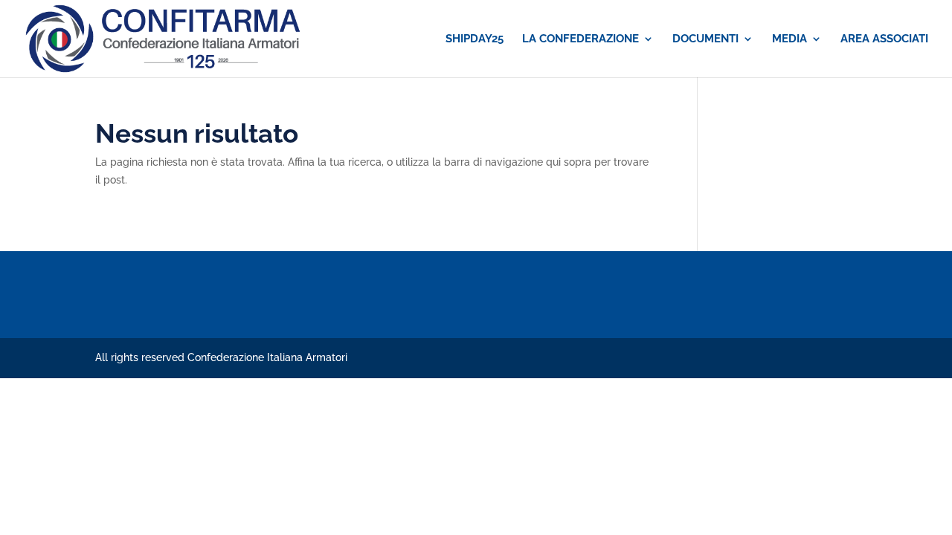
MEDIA (789, 39)
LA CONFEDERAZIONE (580, 39)
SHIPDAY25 (475, 39)
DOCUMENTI (705, 39)
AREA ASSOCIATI (884, 39)
